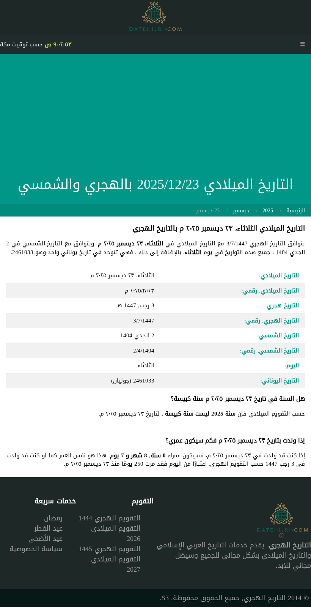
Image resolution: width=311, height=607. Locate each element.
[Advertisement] (155, 117)
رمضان (53, 518)
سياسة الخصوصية (36, 548)
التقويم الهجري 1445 (109, 548)
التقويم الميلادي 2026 (115, 533)
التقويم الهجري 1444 (109, 518)
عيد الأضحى (45, 538)
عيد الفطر (48, 528)
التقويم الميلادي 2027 (115, 564)
